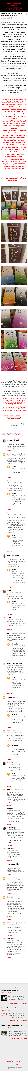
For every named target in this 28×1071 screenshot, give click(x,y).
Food (9, 434)
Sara (8, 633)
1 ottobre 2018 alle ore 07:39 (18, 679)
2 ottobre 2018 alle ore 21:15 (14, 924)
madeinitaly (16, 434)
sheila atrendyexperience (16, 454)
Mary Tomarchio (13, 864)
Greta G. (15, 466)
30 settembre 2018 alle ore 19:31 (15, 592)
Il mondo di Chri (13, 440)
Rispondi (9, 450)
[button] (26, 14)
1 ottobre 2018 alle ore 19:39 (14, 866)
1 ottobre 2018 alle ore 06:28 (14, 764)
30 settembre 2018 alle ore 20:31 (18, 633)
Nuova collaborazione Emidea (10, 1008)
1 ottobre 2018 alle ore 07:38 (18, 645)
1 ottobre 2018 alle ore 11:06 (17, 789)
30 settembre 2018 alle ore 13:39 (15, 442)
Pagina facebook (14, 418)
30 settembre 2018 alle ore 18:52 (15, 557)
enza (8, 790)
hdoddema (18, 1064)
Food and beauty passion (14, 4)
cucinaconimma (12, 878)
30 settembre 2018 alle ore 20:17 (15, 619)
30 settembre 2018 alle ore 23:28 (15, 732)
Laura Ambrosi (12, 731)
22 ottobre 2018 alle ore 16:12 (14, 940)
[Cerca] (26, 4)
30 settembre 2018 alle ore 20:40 (15, 665)
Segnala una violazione (14, 1068)
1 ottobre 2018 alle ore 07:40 (18, 747)
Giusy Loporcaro (13, 555)
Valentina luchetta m (14, 663)
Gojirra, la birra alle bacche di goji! (11, 1025)
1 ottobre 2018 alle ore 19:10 (14, 850)
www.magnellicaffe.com (14, 416)
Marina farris (11, 697)
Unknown (10, 848)
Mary (9, 590)
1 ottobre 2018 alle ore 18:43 (14, 829)
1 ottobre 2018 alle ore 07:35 (18, 468)
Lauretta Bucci (12, 897)
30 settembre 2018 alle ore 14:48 (15, 482)
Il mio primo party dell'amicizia (10, 990)
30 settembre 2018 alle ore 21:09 (15, 699)
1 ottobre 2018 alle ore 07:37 (18, 571)
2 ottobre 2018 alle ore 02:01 (14, 898)
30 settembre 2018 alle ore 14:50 (15, 514)
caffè (3, 434)
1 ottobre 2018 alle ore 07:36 (18, 537)
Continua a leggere (18, 1003)
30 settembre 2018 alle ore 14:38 (15, 455)
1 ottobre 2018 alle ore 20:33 (14, 879)
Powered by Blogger (14, 1061)
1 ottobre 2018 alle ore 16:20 (14, 810)
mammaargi (11, 828)
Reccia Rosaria (12, 763)
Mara (9, 617)
